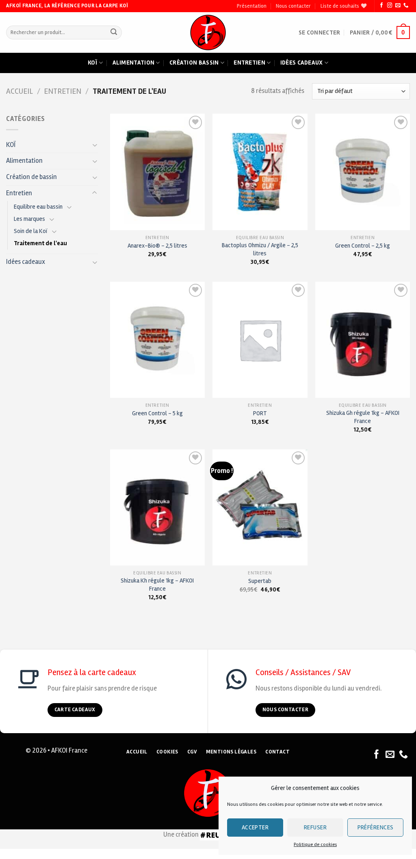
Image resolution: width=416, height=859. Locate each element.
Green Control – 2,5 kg (362, 245)
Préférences (376, 827)
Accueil (19, 91)
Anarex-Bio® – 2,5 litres (157, 245)
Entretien (249, 62)
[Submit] (114, 33)
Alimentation (134, 62)
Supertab (259, 581)
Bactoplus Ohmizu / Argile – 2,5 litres (260, 249)
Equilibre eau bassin (38, 206)
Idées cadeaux (301, 62)
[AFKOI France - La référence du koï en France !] (208, 32)
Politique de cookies (315, 845)
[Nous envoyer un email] (397, 6)
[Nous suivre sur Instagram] (389, 6)
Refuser (315, 827)
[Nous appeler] (405, 6)
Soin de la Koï (31, 231)
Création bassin (194, 62)
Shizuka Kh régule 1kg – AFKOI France (157, 584)
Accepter (255, 827)
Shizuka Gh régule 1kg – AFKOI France (362, 416)
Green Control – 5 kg (157, 413)
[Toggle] (94, 145)
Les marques (29, 218)
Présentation (251, 6)
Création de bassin (31, 177)
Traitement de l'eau (40, 243)
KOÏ (11, 145)
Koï (93, 62)
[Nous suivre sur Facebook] (381, 6)
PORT (260, 413)
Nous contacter (293, 6)
